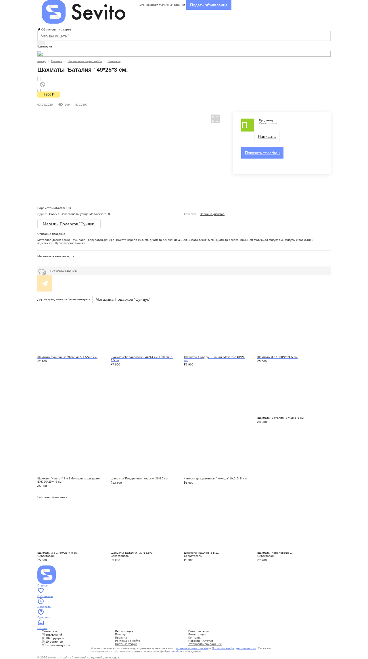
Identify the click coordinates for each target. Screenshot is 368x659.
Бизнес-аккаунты (151, 4)
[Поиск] (41, 43)
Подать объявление (209, 5)
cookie (175, 651)
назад (41, 61)
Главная (56, 61)
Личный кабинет (174, 4)
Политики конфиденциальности (234, 648)
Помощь (120, 634)
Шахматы (114, 61)
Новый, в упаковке (212, 214)
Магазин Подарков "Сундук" (69, 224)
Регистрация (197, 634)
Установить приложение (205, 643)
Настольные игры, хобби (85, 61)
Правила (121, 637)
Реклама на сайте (127, 640)
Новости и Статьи (200, 640)
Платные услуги (126, 643)
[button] (213, 119)
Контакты (194, 637)
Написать (267, 136)
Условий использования (192, 648)
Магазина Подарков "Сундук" (122, 299)
